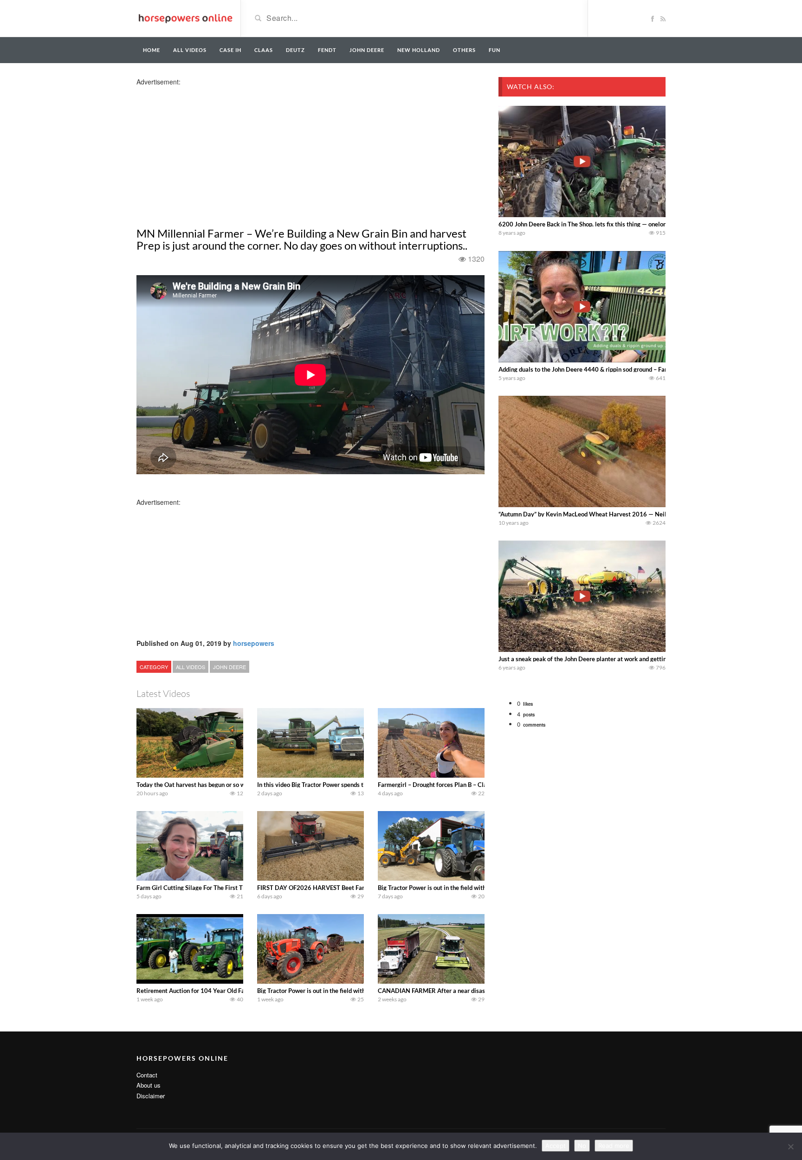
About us (148, 1085)
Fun (494, 50)
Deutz (295, 50)
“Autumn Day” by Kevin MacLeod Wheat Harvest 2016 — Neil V (585, 514)
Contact (146, 1074)
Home (151, 50)
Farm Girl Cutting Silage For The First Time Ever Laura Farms (218, 887)
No (582, 1145)
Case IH (230, 50)
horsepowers (253, 643)
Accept (555, 1145)
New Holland (418, 50)
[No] (790, 1146)
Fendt (327, 50)
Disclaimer (150, 1095)
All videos (190, 50)
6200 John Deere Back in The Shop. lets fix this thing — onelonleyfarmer (595, 224)
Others (464, 50)
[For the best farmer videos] (184, 17)
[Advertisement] (210, 151)
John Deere (366, 50)
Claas (263, 50)
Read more (613, 1145)
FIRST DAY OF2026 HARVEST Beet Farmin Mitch (324, 887)
